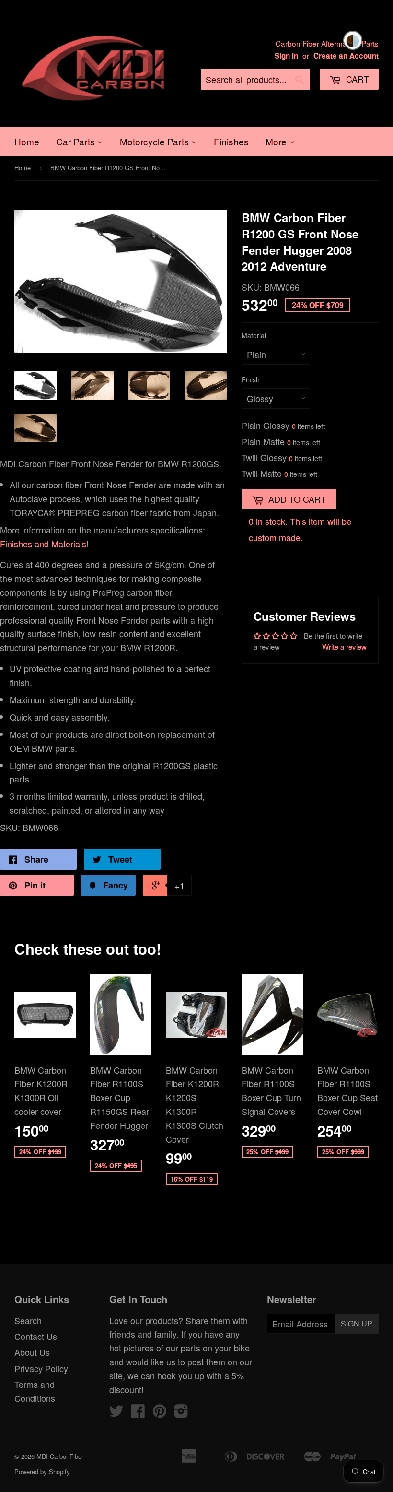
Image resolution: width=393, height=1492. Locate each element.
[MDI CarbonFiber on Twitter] (116, 1413)
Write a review (344, 646)
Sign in (286, 55)
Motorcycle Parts (155, 141)
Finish (251, 379)
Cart (356, 78)
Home (26, 141)
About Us (32, 1352)
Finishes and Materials (43, 543)
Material (254, 335)
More (277, 141)
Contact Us (35, 1336)
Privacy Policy (41, 1368)
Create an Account (346, 55)
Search (28, 1320)
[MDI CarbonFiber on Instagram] (181, 1413)
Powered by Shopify (42, 1471)
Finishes (231, 141)
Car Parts (76, 141)
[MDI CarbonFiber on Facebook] (138, 1413)
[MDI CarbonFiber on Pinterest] (159, 1413)
